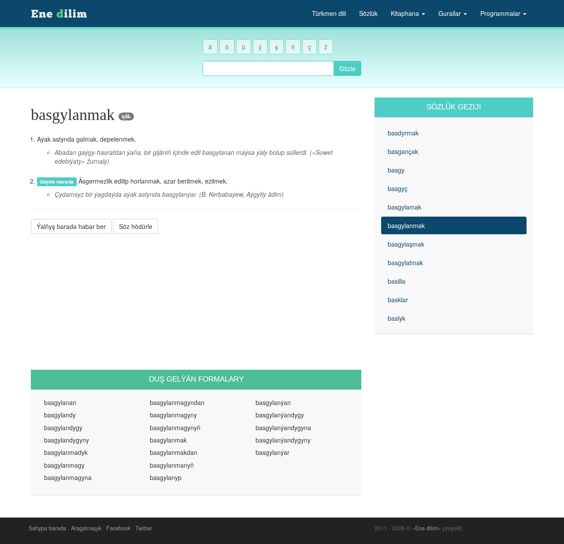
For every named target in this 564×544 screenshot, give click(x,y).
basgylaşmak (406, 244)
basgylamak (404, 207)
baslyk (396, 318)
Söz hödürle (135, 226)
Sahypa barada (47, 528)
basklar (398, 299)
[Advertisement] (196, 302)
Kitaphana (406, 13)
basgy (396, 169)
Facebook (118, 528)
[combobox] (268, 68)
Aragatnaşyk (86, 528)
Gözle (347, 68)
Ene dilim (426, 528)
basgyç (398, 188)
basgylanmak (406, 225)
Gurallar (450, 13)
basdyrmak (403, 132)
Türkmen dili (329, 13)
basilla (396, 281)
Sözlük (368, 13)
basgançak (403, 151)
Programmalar (501, 13)
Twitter (143, 528)
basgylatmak (405, 262)
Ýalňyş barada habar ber (71, 226)
